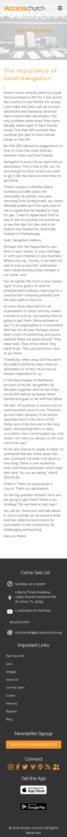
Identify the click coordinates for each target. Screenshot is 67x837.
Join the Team (15, 687)
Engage (11, 671)
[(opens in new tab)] (33, 789)
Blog (9, 719)
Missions (11, 703)
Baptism (11, 711)
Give (9, 664)
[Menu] (60, 8)
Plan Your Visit (15, 656)
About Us (12, 679)
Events (10, 695)
